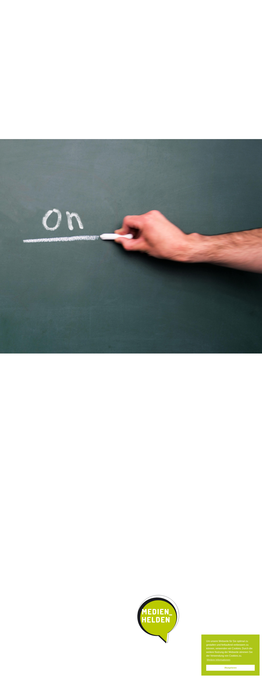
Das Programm (86, 24)
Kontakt (166, 24)
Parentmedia (185, 24)
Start (64, 24)
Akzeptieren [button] (230, 667)
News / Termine (166, 3)
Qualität (107, 24)
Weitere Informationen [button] (218, 660)
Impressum (182, 3)
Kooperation (146, 24)
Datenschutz (197, 3)
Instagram (153, 2)
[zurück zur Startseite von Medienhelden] (158, 619)
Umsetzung (125, 24)
